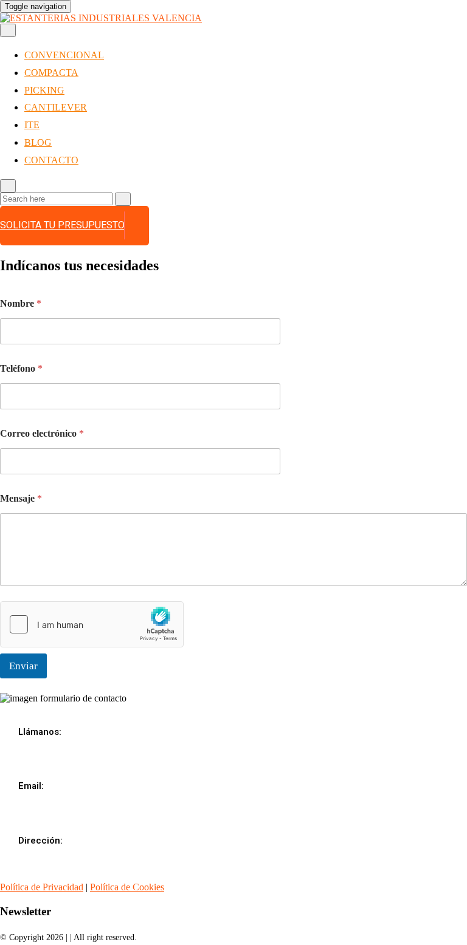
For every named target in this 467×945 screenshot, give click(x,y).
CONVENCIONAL (64, 55)
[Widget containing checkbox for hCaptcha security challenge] (92, 624)
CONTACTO (51, 160)
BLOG (38, 142)
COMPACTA (51, 72)
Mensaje (21, 498)
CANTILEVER (55, 107)
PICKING (44, 90)
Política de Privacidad (41, 887)
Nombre (20, 303)
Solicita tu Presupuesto (62, 225)
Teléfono (21, 368)
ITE (32, 125)
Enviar (23, 666)
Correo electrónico (42, 433)
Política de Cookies (127, 887)
